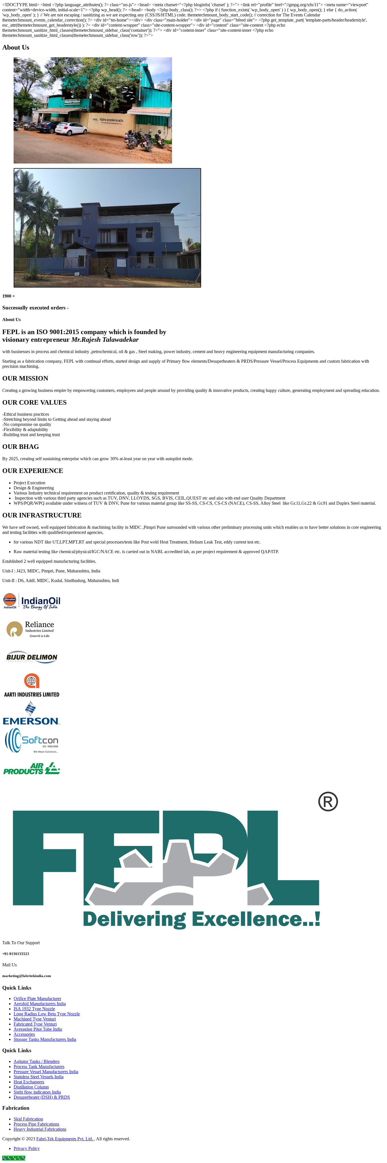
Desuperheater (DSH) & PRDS (42, 1097)
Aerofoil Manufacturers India (40, 1003)
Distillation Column (31, 1087)
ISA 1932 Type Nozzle (34, 1008)
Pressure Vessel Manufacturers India (46, 1071)
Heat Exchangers (29, 1081)
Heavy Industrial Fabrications (40, 1129)
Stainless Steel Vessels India (38, 1076)
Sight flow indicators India (37, 1092)
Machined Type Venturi (35, 1018)
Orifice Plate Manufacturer (37, 998)
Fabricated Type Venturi (35, 1024)
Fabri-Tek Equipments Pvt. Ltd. (65, 1138)
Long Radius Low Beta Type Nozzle (47, 1013)
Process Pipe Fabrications (36, 1124)
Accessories (24, 1034)
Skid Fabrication (28, 1119)
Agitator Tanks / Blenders (36, 1061)
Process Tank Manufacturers (39, 1066)
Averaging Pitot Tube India (38, 1029)
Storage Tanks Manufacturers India (45, 1039)
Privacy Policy (27, 1148)
